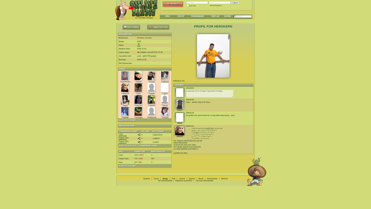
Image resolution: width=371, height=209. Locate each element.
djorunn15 (158, 135)
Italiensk (224, 179)
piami (156, 142)
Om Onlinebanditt (165, 181)
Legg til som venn (160, 27)
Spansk (192, 179)
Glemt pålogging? (216, 5)
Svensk (182, 179)
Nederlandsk (212, 179)
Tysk (173, 179)
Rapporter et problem (183, 181)
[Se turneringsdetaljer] (139, 135)
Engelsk (146, 179)
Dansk (156, 179)
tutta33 (157, 138)
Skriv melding (133, 27)
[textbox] (243, 16)
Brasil (201, 179)
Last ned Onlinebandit (204, 181)
